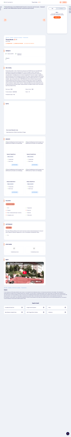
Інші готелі (35, 303)
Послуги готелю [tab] (10, 204)
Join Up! (7, 37)
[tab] (52, 8)
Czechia (11, 37)
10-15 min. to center (18, 37)
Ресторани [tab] (8, 227)
